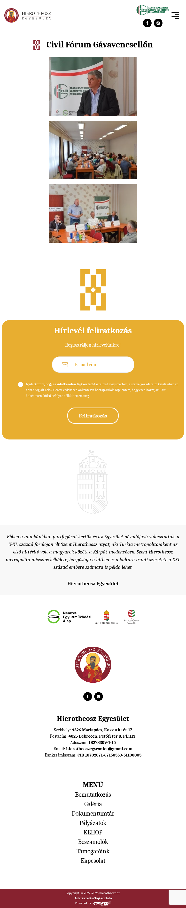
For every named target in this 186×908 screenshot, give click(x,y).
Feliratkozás (93, 416)
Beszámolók (93, 842)
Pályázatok (93, 823)
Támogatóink (93, 851)
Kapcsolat (93, 860)
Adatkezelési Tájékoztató (93, 898)
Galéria (93, 804)
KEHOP (93, 832)
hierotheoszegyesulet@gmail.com (99, 748)
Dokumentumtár (93, 813)
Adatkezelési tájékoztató (75, 384)
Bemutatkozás (93, 794)
